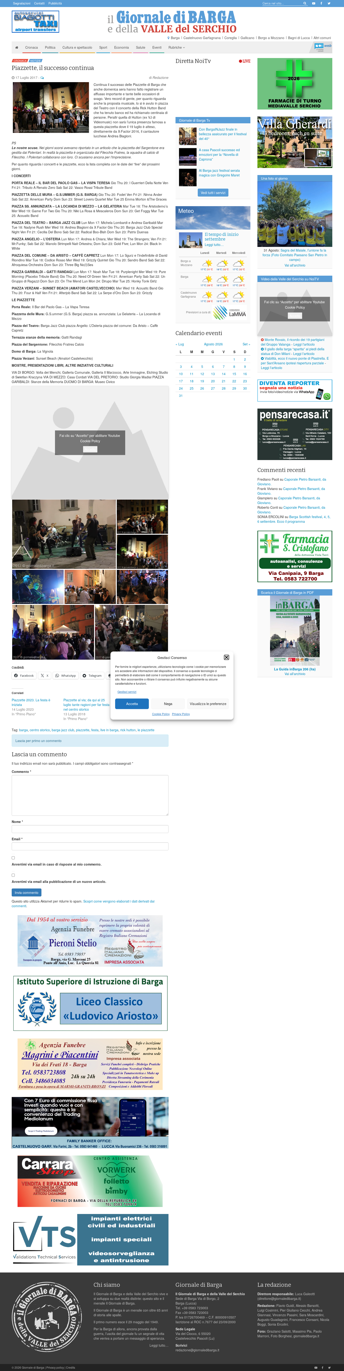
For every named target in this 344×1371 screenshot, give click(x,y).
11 (192, 373)
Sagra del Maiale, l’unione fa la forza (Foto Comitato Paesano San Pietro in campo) (295, 255)
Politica (50, 47)
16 (245, 373)
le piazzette (146, 730)
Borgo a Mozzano (271, 37)
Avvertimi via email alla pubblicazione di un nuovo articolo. (59, 881)
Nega (168, 703)
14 (224, 373)
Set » (246, 344)
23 (245, 381)
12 (202, 373)
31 (181, 395)
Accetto (90, 449)
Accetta (132, 703)
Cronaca (31, 47)
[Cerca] (304, 3)
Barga (175, 37)
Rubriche (175, 47)
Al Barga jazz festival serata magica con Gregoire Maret (219, 172)
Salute (140, 47)
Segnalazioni (21, 3)
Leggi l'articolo (304, 344)
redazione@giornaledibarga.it (197, 1350)
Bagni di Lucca (299, 37)
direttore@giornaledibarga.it (279, 1298)
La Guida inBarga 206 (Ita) (295, 669)
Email (17, 839)
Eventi (156, 47)
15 (234, 373)
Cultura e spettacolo (77, 47)
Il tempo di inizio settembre (221, 237)
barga (23, 730)
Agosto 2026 (213, 344)
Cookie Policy (161, 714)
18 (192, 381)
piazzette (82, 730)
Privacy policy (55, 1367)
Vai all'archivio (295, 265)
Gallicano (247, 37)
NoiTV (323, 47)
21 (224, 381)
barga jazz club (63, 730)
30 (245, 388)
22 (234, 381)
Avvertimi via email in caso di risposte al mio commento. (57, 864)
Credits (70, 1367)
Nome (17, 821)
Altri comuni (322, 37)
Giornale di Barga (33, 1367)
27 (213, 388)
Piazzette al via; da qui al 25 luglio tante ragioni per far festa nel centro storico (86, 705)
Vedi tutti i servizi (213, 192)
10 (181, 373)
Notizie (35, 60)
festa (95, 730)
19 (202, 381)
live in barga (109, 730)
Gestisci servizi (126, 692)
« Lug (180, 344)
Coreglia (230, 37)
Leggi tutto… (214, 244)
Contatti (39, 3)
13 (213, 373)
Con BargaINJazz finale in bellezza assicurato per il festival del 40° (223, 134)
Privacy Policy (181, 714)
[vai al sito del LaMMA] (229, 312)
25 (192, 388)
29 (234, 388)
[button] (226, 657)
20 (213, 381)
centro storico (40, 730)
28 (224, 388)
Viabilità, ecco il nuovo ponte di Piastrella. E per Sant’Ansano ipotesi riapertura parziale (295, 360)
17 (181, 381)
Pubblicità (55, 3)
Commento (21, 771)
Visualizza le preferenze (208, 703)
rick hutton (128, 730)
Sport (103, 47)
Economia (121, 47)
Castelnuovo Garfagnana (202, 37)
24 (181, 388)
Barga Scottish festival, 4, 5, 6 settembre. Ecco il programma (293, 519)
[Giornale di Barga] (172, 22)
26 (202, 388)
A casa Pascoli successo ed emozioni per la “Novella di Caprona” (219, 154)
